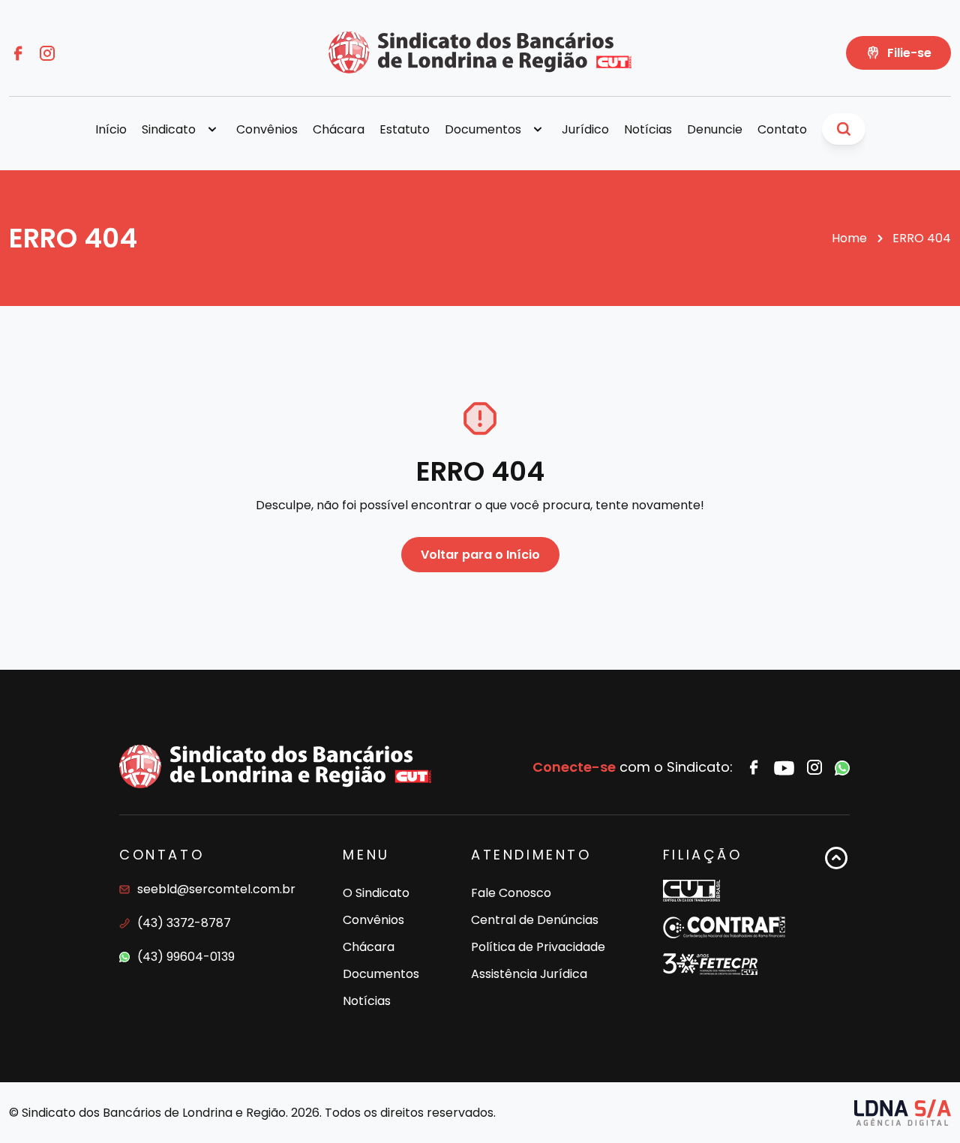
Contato (782, 129)
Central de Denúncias (534, 919)
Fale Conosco (511, 893)
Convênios (267, 129)
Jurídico (585, 129)
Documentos (381, 973)
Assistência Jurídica (529, 973)
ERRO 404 (921, 238)
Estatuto (405, 129)
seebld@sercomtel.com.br (216, 889)
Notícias (648, 129)
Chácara (338, 129)
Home (849, 238)
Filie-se (909, 53)
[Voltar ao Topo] (836, 929)
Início (111, 129)
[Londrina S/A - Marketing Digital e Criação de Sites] (902, 1113)
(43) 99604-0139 (186, 956)
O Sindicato (376, 893)
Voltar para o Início (480, 554)
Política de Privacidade (538, 947)
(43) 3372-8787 (184, 923)
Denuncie (714, 129)
